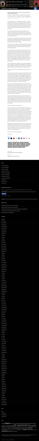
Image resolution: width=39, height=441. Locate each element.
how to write (23, 143)
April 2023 (3, 278)
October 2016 (4, 370)
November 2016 (4, 368)
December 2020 (4, 323)
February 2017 (4, 363)
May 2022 (3, 298)
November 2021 (4, 309)
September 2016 (4, 372)
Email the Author (4, 181)
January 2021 (4, 321)
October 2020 (4, 327)
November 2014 (4, 404)
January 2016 (4, 386)
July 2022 (3, 294)
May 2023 (3, 276)
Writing (8, 13)
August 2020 (4, 330)
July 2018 (3, 354)
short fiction (12, 429)
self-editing (17, 144)
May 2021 (3, 314)
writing (24, 429)
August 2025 (4, 233)
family (34, 425)
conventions (5, 425)
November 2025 (4, 228)
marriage (31, 426)
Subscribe (4, 193)
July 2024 (3, 253)
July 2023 (3, 273)
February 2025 (4, 244)
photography (19, 428)
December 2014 (4, 402)
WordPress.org (4, 416)
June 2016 (3, 377)
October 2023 (4, 267)
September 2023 (4, 269)
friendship (3, 426)
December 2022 (4, 285)
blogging (9, 142)
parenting (14, 428)
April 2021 (3, 316)
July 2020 (3, 332)
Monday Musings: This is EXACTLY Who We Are (15, 152)
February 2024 (4, 262)
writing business (35, 429)
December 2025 (4, 226)
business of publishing (16, 423)
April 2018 (3, 357)
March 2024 (3, 260)
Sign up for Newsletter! (5, 167)
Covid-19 (9, 425)
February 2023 (4, 282)
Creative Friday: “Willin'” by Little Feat (13, 156)
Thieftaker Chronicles (26, 12)
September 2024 (4, 249)
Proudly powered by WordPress (10, 439)
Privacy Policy (4, 183)
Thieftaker (28, 144)
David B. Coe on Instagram (6, 174)
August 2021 (4, 312)
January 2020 (4, 343)
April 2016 (3, 381)
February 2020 (4, 341)
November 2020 (4, 325)
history (7, 426)
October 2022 (4, 289)
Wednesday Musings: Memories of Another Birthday (10, 205)
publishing (28, 143)
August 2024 (4, 251)
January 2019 (4, 348)
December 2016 (4, 366)
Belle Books (3, 423)
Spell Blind (15, 429)
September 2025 (4, 231)
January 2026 (4, 224)
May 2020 (3, 336)
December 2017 (4, 359)
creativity (21, 142)
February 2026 (4, 222)
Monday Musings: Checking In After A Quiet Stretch (10, 207)
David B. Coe (17, 12)
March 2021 (3, 318)
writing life (10, 147)
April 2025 (3, 240)
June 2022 (3, 296)
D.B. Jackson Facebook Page (6, 178)
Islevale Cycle (16, 426)
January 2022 (4, 305)
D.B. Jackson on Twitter (5, 176)
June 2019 (3, 345)
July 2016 (3, 375)
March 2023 (3, 280)
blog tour (11, 423)
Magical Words (28, 426)
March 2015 (3, 397)
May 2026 (3, 219)
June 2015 (3, 395)
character (3, 425)
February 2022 (4, 303)
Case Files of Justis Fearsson (31, 423)
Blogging (9, 12)
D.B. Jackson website (5, 169)
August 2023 (4, 271)
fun (5, 426)
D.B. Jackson (13, 12)
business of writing (16, 142)
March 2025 (3, 242)
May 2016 (3, 379)
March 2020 (3, 339)
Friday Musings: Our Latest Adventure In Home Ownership (11, 210)
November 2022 (4, 287)
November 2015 (4, 388)
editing (21, 12)
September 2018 (4, 352)
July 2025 (3, 235)
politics (23, 428)
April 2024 (3, 258)
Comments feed (4, 414)
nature (9, 428)
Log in (2, 411)
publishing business (11, 144)
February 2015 (4, 399)
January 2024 (4, 264)
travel (21, 429)
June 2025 (3, 237)
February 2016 (4, 384)
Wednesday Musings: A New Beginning (8, 212)
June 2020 (3, 334)
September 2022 (4, 291)
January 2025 (4, 246)
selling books (23, 144)
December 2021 (4, 307)
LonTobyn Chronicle (23, 426)
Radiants (10, 429)
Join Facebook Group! (5, 165)
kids (19, 426)
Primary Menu (38, 8)
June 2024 (3, 255)
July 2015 (3, 393)
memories (34, 426)
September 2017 (4, 361)
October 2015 (4, 390)
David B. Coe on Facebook (6, 172)
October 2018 (4, 350)
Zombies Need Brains (13, 13)
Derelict (14, 143)
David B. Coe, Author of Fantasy (10, 8)
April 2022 (3, 300)
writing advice (30, 429)
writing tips (15, 147)
